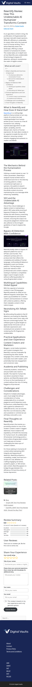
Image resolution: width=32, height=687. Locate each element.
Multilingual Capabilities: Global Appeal (17, 87)
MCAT (8, 671)
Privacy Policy (11, 649)
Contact (9, 646)
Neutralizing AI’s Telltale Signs (16, 90)
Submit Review (10, 610)
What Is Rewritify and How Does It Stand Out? (15, 72)
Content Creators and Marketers (17, 96)
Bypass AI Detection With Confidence (13, 83)
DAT (7, 674)
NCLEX (8, 676)
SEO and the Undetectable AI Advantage (16, 79)
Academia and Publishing (15, 98)
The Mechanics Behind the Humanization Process (16, 76)
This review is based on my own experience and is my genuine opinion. (17, 603)
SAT (7, 668)
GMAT (8, 666)
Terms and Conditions (14, 651)
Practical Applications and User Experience (15, 93)
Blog (7, 500)
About (8, 643)
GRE (7, 663)
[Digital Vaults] (11, 2)
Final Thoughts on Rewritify (14, 102)
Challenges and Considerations (15, 100)
